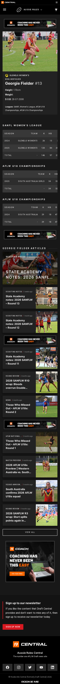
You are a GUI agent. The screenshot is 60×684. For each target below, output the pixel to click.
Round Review (12, 376)
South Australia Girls (31, 181)
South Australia (28, 214)
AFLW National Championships (14, 436)
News (8, 400)
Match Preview (13, 460)
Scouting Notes (15, 257)
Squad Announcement (14, 484)
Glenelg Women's (19, 75)
